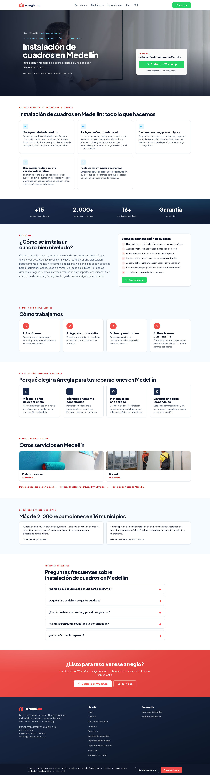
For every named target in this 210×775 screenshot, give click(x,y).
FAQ (136, 5)
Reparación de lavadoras (100, 745)
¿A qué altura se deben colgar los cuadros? (74, 600)
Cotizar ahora (136, 280)
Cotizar (183, 5)
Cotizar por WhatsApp (164, 64)
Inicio (25, 33)
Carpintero (93, 731)
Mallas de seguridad (97, 755)
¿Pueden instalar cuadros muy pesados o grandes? (79, 612)
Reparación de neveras (99, 740)
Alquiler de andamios (151, 716)
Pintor (90, 712)
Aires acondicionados (98, 721)
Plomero (92, 716)
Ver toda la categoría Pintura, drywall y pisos (84, 487)
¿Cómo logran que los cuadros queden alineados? (79, 623)
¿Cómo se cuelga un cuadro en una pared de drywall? (80, 588)
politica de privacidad (54, 771)
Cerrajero (92, 726)
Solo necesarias (147, 769)
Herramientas (114, 5)
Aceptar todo (171, 769)
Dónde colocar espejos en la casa (38, 487)
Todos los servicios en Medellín (129, 487)
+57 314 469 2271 (37, 736)
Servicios (80, 5)
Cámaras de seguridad (98, 736)
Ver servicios (125, 683)
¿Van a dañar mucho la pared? (66, 635)
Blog (127, 5)
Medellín (34, 33)
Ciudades (96, 5)
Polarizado (93, 750)
